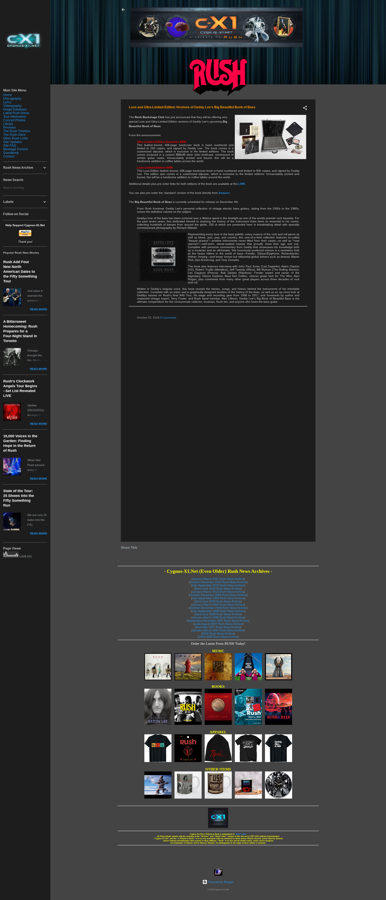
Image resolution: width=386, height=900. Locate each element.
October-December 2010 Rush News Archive (218, 582)
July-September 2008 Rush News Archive (218, 611)
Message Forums (15, 149)
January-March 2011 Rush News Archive (218, 578)
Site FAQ (9, 145)
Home (7, 95)
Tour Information (14, 116)
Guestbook (11, 152)
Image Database (15, 109)
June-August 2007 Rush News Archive (218, 623)
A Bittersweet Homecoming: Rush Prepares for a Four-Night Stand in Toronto (20, 331)
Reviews (9, 127)
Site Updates (12, 142)
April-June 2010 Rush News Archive (218, 588)
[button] (305, 108)
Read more (38, 309)
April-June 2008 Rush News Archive (218, 614)
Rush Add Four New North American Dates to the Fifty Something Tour (20, 271)
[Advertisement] (218, 855)
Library (8, 124)
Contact (8, 156)
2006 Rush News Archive (218, 633)
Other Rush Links (15, 138)
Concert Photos (14, 120)
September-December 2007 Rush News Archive (218, 620)
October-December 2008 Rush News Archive (218, 607)
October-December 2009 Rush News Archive (218, 595)
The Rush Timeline (16, 131)
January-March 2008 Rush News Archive (218, 617)
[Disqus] (218, 374)
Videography (12, 105)
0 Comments (168, 317)
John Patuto (240, 834)
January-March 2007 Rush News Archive (218, 630)
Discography (12, 98)
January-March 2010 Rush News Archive (218, 591)
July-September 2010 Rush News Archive (218, 585)
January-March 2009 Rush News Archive (218, 604)
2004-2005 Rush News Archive (218, 636)
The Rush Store (14, 134)
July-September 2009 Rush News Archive (218, 598)
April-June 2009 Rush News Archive (218, 601)
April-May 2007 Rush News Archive (218, 627)
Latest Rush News (16, 113)
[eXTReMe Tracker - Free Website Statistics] (218, 874)
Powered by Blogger (220, 882)
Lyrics (7, 102)
